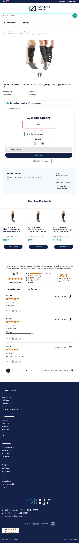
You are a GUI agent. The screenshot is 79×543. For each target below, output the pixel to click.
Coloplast (5, 427)
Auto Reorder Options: (38, 131)
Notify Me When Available (38, 161)
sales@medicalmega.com (15, 516)
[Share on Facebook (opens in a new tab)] (13, 311)
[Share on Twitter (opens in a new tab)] (16, 311)
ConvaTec (5, 424)
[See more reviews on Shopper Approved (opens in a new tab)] (20, 311)
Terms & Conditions (9, 484)
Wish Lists (5, 453)
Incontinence (6, 403)
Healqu (4, 433)
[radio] (39, 273)
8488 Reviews (17, 282)
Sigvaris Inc (32, 95)
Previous (2, 229)
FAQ (3, 475)
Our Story (5, 469)
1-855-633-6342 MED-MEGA (16, 513)
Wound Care (6, 397)
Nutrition (5, 406)
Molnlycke (5, 430)
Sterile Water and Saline (10, 409)
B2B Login (5, 456)
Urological (5, 400)
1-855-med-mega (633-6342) (68, 1)
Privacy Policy (7, 481)
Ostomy (5, 394)
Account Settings (8, 447)
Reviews (5, 487)
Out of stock (13, 247)
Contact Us (6, 472)
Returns (4, 478)
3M (3, 436)
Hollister (5, 421)
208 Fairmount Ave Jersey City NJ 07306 (21, 510)
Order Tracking (7, 450)
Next (75, 229)
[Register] (4, 1)
